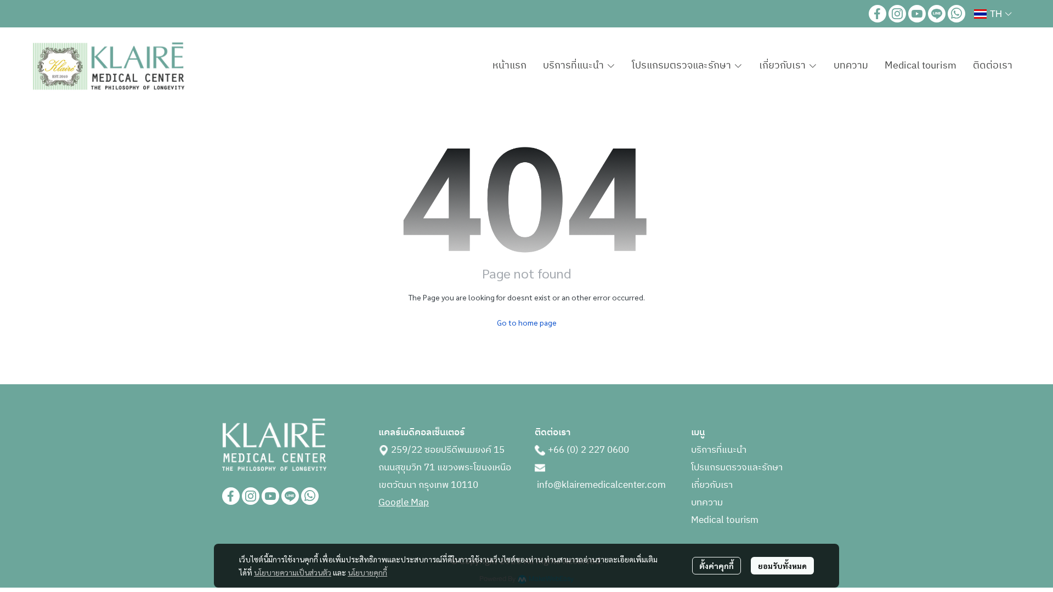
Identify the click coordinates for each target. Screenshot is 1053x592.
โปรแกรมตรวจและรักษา (737, 467)
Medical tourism (724, 520)
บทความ (707, 502)
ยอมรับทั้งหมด (782, 566)
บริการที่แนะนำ (718, 450)
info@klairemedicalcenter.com (601, 485)
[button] (992, 13)
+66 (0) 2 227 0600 (588, 450)
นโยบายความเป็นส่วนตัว (292, 572)
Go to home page (527, 322)
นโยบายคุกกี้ (367, 572)
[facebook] (877, 13)
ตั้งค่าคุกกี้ (716, 566)
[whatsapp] (956, 13)
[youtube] (917, 13)
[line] (937, 13)
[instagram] (897, 13)
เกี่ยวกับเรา (712, 485)
